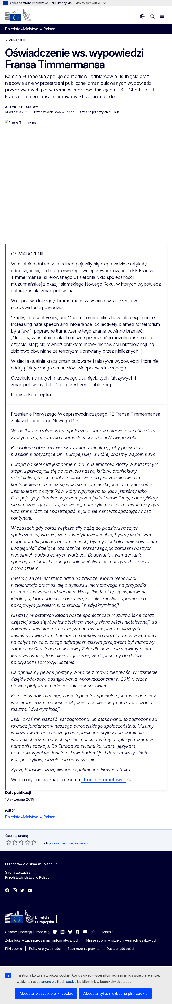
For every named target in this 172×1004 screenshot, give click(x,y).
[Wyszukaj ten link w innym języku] (129, 780)
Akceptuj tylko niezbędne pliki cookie (115, 993)
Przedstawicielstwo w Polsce (30, 817)
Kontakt (107, 932)
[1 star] (8, 842)
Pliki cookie (13, 949)
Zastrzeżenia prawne (83, 949)
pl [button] (142, 16)
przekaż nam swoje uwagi (68, 843)
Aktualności (17, 40)
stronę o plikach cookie (59, 981)
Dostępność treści (120, 949)
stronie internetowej (103, 779)
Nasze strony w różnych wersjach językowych (121, 940)
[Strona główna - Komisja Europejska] (18, 14)
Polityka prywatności (45, 949)
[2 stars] (11, 842)
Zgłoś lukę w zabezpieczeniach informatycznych (42, 940)
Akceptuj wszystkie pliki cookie (46, 993)
